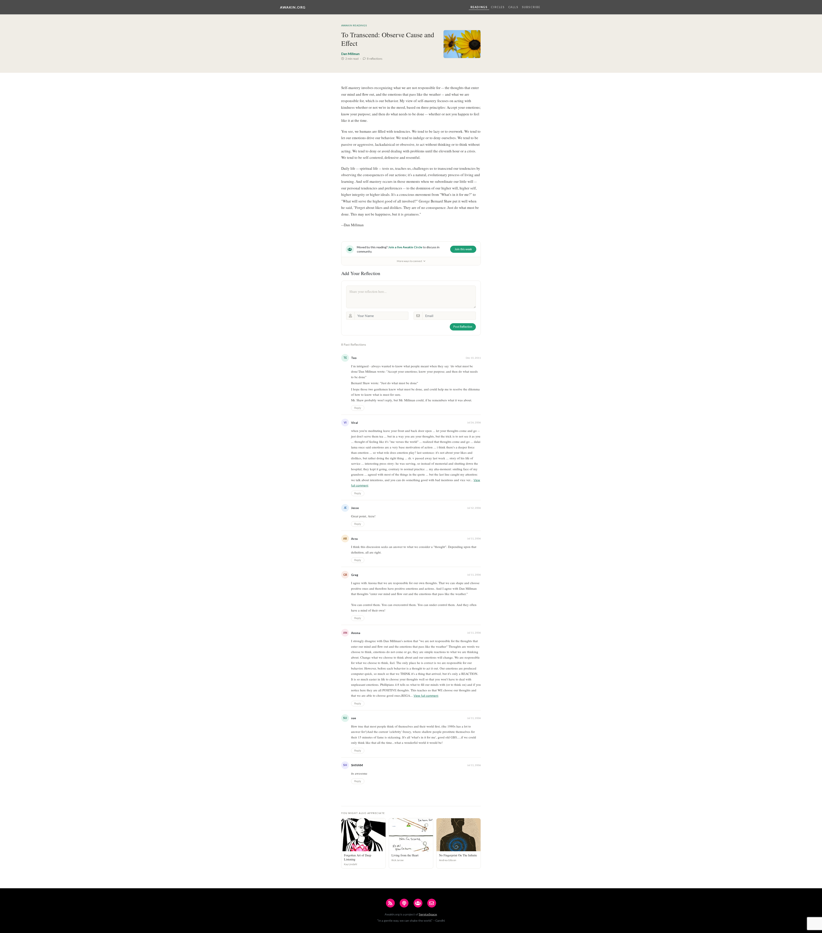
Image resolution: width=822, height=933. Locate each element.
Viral (354, 422)
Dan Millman (350, 54)
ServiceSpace (428, 914)
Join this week (463, 249)
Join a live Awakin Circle (405, 247)
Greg (354, 575)
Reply (357, 407)
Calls (513, 7)
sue (353, 718)
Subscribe (531, 7)
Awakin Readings (354, 25)
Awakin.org (293, 7)
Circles (498, 7)
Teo (354, 358)
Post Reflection (462, 326)
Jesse (355, 508)
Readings (479, 7)
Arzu (354, 538)
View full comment (426, 695)
